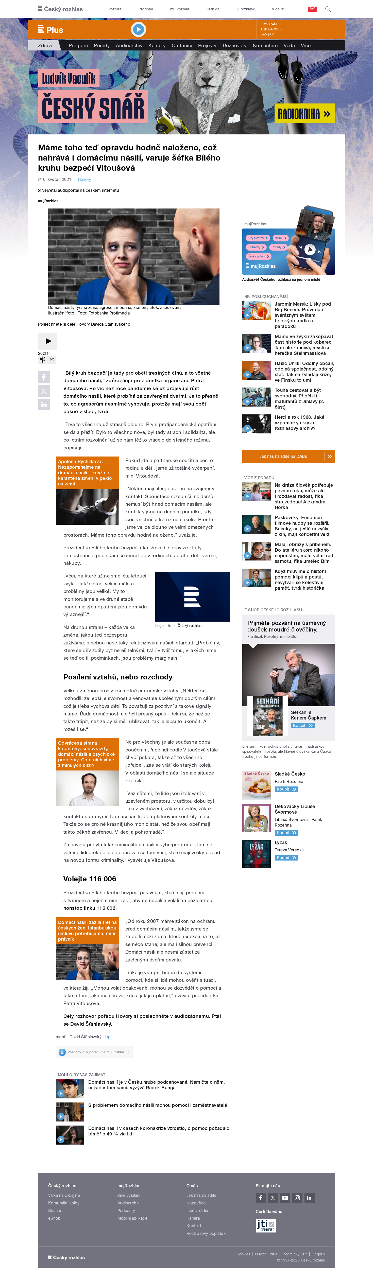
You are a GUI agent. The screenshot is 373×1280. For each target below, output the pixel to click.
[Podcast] (42, 360)
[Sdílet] (51, 360)
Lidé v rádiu (197, 1210)
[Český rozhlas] (60, 9)
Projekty (207, 45)
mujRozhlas (180, 9)
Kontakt (194, 1225)
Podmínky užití (295, 1254)
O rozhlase (245, 9)
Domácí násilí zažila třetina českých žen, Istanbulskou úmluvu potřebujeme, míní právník (87, 931)
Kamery (267, 34)
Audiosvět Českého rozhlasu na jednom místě (281, 279)
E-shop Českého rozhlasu (273, 610)
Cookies (243, 1254)
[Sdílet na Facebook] (44, 377)
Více (308, 45)
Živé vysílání (256, 256)
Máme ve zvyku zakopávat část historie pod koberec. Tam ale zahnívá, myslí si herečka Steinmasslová (304, 345)
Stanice (213, 9)
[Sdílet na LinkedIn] (44, 404)
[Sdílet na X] (44, 391)
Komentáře (265, 45)
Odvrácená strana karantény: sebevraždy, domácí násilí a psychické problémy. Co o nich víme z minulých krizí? (86, 754)
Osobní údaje (266, 1254)
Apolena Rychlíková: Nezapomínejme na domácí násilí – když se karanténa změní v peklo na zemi (85, 472)
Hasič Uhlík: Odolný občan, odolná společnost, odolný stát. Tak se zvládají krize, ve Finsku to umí (304, 372)
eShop (54, 1218)
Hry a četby (256, 238)
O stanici (182, 45)
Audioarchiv (271, 29)
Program (146, 9)
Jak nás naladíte (202, 1195)
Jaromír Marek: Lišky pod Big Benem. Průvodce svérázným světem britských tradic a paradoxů (303, 315)
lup (107, 1036)
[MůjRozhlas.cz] (48, 201)
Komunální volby (63, 1203)
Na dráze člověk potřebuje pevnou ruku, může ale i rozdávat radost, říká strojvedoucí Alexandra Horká (304, 496)
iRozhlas (115, 9)
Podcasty (126, 1210)
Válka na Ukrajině (64, 1195)
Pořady (102, 45)
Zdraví (45, 45)
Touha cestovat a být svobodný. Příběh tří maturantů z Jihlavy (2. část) (299, 399)
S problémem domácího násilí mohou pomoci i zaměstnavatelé (157, 1105)
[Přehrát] (47, 341)
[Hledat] (328, 9)
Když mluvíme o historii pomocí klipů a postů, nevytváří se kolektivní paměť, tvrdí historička (300, 580)
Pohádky (254, 247)
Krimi (278, 238)
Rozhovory (235, 45)
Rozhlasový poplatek (206, 1233)
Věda (289, 45)
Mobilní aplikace (132, 1218)
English (319, 1254)
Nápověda (196, 1203)
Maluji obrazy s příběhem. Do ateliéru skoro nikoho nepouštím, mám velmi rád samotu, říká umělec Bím (304, 553)
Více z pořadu (259, 478)
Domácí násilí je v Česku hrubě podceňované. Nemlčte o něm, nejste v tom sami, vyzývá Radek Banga (156, 1084)
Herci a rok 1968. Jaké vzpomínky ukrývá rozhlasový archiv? (300, 422)
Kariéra (193, 1218)
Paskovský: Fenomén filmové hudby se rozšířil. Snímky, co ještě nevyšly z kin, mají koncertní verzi (303, 526)
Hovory (84, 179)
